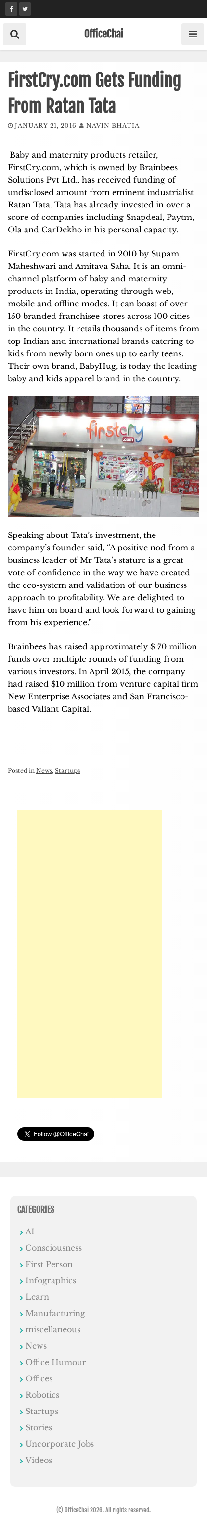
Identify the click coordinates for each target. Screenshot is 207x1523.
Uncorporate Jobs (60, 1444)
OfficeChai (103, 33)
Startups (67, 770)
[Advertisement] (89, 954)
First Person (49, 1264)
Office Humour (56, 1362)
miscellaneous (53, 1329)
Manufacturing (55, 1313)
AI (30, 1231)
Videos (39, 1460)
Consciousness (54, 1248)
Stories (39, 1427)
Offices (39, 1378)
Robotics (42, 1395)
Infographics (51, 1280)
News (44, 770)
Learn (37, 1297)
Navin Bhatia (113, 125)
